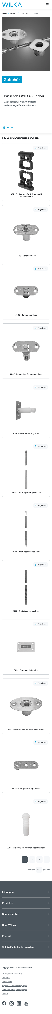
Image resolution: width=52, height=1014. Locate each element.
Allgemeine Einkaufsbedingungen (14, 986)
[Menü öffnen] (47, 4)
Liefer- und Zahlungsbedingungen (14, 990)
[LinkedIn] (19, 1003)
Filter (10, 127)
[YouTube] (26, 1003)
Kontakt (6, 936)
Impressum (6, 978)
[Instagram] (11, 1003)
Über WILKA (9, 925)
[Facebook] (4, 1003)
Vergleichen (42, 148)
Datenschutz (7, 982)
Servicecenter (10, 914)
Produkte (7, 903)
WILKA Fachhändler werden (18, 947)
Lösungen (8, 892)
